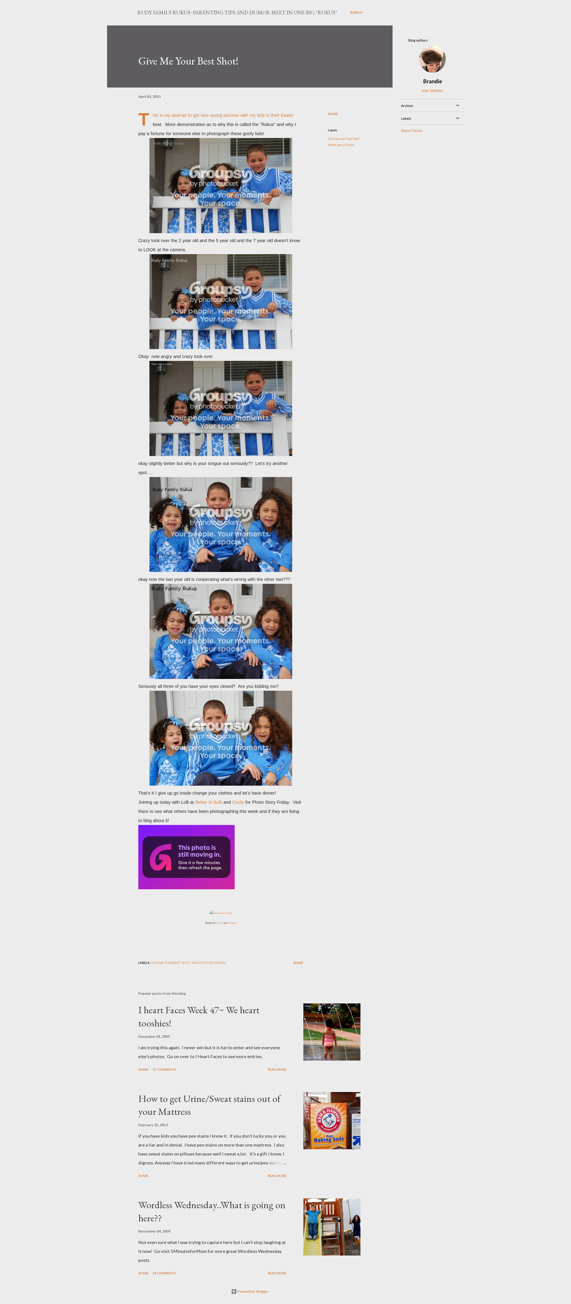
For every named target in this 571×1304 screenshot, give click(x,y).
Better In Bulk (208, 802)
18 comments (164, 1273)
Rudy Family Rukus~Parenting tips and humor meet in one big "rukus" (237, 12)
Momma (232, 922)
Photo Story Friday (341, 145)
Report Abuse (411, 130)
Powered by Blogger (252, 1291)
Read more (277, 1069)
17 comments (164, 1069)
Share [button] (333, 114)
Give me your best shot (343, 138)
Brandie (432, 81)
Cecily (238, 802)
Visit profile (432, 91)
